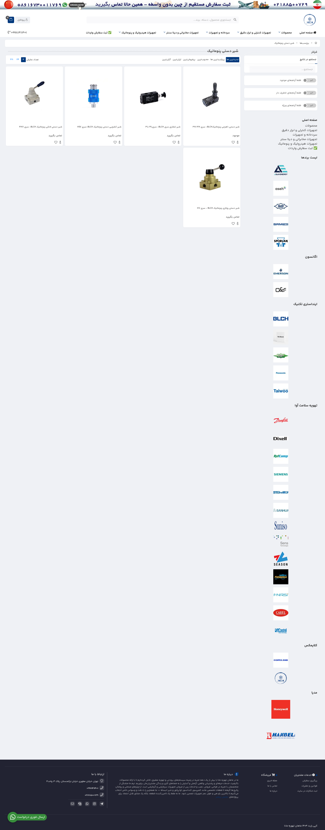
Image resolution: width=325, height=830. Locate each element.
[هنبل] (280, 735)
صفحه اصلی (306, 33)
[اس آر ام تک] (280, 224)
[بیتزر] (280, 355)
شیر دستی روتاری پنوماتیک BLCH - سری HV (218, 208)
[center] (235, 20)
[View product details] (237, 143)
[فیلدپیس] (280, 577)
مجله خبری (272, 781)
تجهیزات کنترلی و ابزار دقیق (255, 33)
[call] (79, 803)
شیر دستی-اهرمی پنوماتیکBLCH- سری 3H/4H (216, 127)
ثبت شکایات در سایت (307, 791)
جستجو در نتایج (308, 59)
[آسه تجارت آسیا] (280, 188)
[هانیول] (280, 709)
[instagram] (94, 803)
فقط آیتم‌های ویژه (291, 105)
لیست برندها (309, 157)
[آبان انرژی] (280, 170)
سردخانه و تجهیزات (219, 33)
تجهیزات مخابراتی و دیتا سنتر (182, 33)
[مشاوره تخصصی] (162, 4)
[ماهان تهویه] (280, 678)
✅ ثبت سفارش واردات (98, 33)
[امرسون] (280, 272)
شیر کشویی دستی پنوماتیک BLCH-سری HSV (99, 127)
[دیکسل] (280, 438)
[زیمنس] (280, 474)
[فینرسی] (280, 595)
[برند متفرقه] (280, 337)
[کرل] (280, 613)
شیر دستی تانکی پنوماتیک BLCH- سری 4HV (40, 127)
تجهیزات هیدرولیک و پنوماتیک (138, 33)
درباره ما (273, 791)
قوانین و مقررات (309, 786)
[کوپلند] (280, 660)
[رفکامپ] (280, 456)
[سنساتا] (280, 541)
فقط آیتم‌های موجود (290, 80)
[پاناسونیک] (280, 373)
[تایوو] (280, 391)
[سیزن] (280, 559)
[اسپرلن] (280, 242)
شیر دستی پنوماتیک (284, 43)
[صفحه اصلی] (316, 43)
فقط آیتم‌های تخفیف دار (288, 93)
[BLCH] (280, 319)
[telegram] (101, 803)
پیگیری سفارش (309, 781)
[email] (72, 803)
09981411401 (18, 33)
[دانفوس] (280, 420)
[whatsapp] (87, 803)
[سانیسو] (280, 525)
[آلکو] (280, 206)
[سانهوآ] (280, 510)
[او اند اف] (280, 290)
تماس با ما (272, 786)
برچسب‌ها (304, 43)
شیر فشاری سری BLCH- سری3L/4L (162, 127)
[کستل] (280, 631)
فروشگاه (266, 775)
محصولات (286, 33)
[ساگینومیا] (280, 492)
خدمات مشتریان (303, 775)
